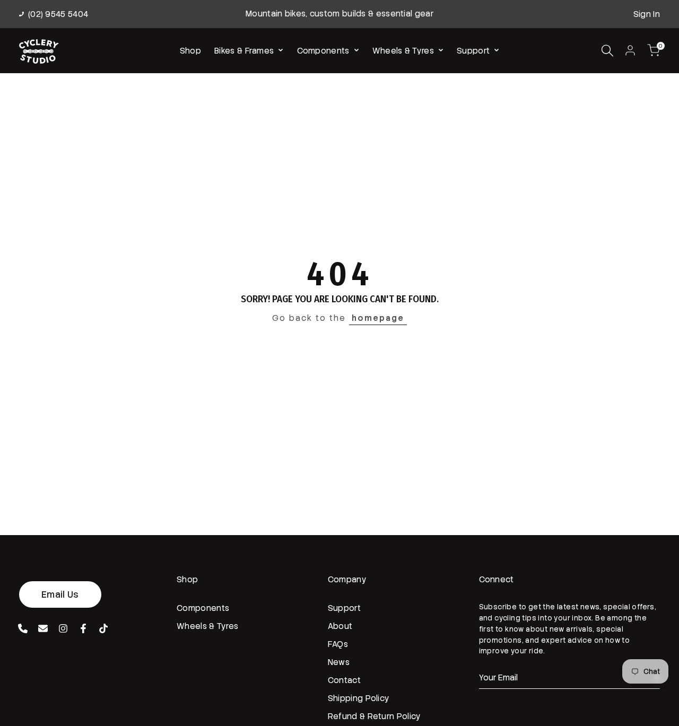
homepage (378, 318)
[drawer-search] (607, 51)
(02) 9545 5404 (58, 14)
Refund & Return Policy (374, 716)
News (339, 662)
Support (344, 608)
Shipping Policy (359, 698)
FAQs (338, 644)
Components (203, 608)
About (340, 626)
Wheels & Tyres (207, 626)
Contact (344, 680)
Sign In (646, 14)
